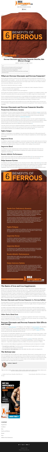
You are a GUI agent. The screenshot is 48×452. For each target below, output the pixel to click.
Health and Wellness (5, 431)
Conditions (3, 427)
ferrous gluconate (12, 327)
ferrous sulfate (29, 370)
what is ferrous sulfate (32, 370)
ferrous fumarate (36, 327)
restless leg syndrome (24, 116)
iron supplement (25, 370)
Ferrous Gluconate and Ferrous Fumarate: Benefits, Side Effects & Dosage (24, 60)
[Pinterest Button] (23, 445)
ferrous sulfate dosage (36, 370)
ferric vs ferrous (8, 370)
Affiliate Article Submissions (7, 437)
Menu (25, 9)
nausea (37, 330)
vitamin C (17, 317)
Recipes (2, 433)
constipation (36, 328)
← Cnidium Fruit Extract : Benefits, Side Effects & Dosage (11, 374)
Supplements (30, 63)
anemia (38, 112)
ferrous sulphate (19, 370)
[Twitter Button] (19, 445)
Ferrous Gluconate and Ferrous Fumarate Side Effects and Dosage (15, 71)
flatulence (42, 328)
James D (14, 363)
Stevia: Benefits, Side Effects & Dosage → (38, 374)
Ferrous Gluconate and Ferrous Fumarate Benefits (12, 68)
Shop (2, 435)
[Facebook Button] (21, 445)
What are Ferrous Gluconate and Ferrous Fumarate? (12, 67)
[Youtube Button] (27, 445)
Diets (2, 429)
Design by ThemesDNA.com (24, 450)
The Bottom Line (5, 72)
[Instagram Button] (25, 445)
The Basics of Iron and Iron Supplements (10, 70)
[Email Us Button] (29, 445)
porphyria (30, 339)
